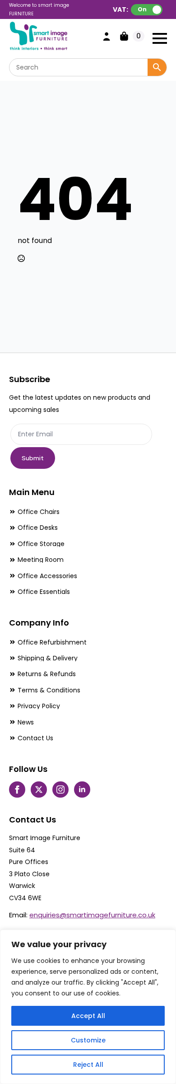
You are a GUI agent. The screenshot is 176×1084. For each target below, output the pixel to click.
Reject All (88, 1064)
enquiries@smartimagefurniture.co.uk (92, 915)
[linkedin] (82, 789)
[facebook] (17, 789)
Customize (88, 1040)
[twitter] (39, 789)
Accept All (88, 1015)
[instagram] (60, 789)
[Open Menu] (160, 38)
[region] (88, 1007)
